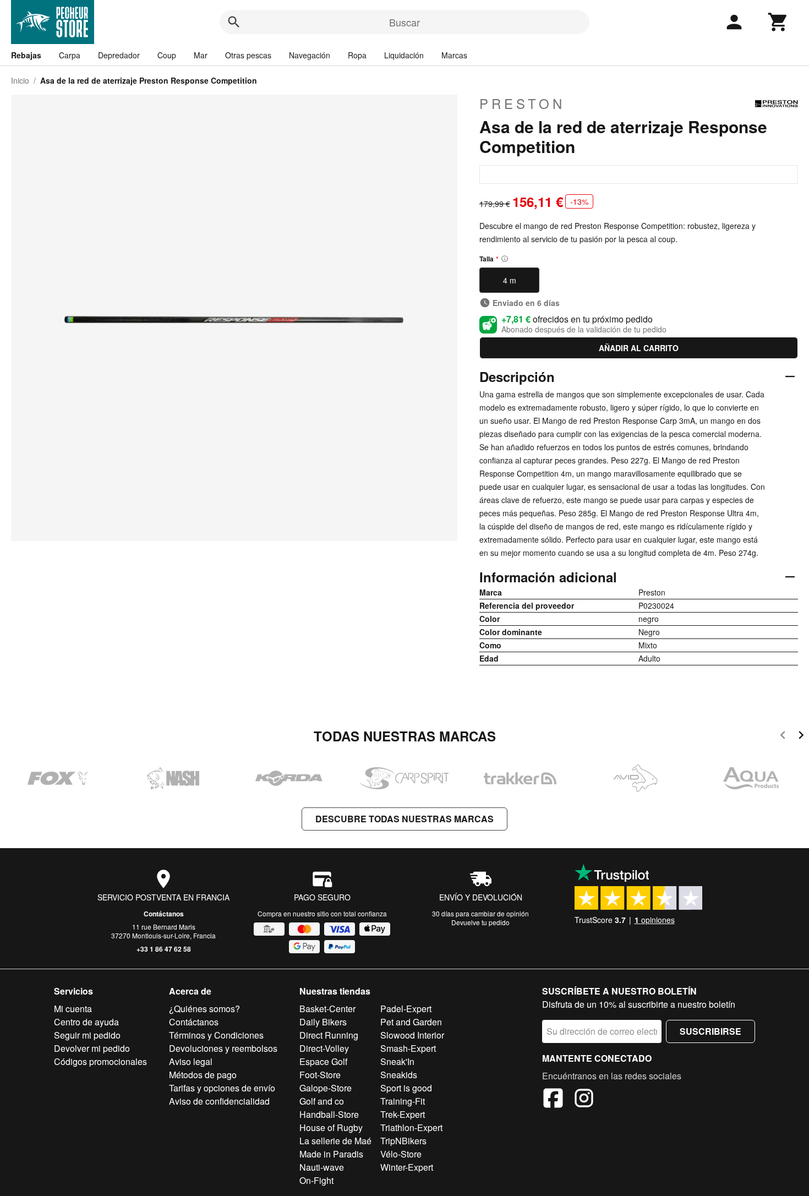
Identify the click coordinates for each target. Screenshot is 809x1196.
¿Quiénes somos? (204, 1008)
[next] (801, 736)
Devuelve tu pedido (480, 922)
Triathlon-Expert (411, 1127)
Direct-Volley (324, 1048)
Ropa (357, 55)
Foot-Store (320, 1074)
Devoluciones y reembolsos (223, 1048)
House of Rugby (331, 1127)
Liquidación (404, 55)
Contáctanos (164, 913)
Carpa (69, 55)
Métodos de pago (203, 1074)
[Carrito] (778, 22)
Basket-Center (327, 1008)
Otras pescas (248, 55)
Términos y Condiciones (216, 1035)
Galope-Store (325, 1088)
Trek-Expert (402, 1114)
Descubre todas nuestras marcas (404, 818)
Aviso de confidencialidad (219, 1101)
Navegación (309, 55)
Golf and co (321, 1101)
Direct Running (328, 1035)
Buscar (404, 22)
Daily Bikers (323, 1021)
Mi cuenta (73, 1008)
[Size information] (505, 259)
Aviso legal (190, 1061)
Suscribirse (710, 1031)
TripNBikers (403, 1140)
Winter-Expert (406, 1167)
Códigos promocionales (100, 1061)
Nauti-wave (321, 1167)
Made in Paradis (331, 1154)
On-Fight (316, 1180)
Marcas (454, 55)
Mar (200, 55)
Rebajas (26, 55)
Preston (522, 103)
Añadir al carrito (639, 347)
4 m (509, 280)
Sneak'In (397, 1061)
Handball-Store (329, 1114)
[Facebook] (553, 1099)
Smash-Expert (408, 1048)
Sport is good (406, 1088)
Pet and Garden (411, 1021)
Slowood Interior (412, 1035)
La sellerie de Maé (335, 1140)
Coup (166, 55)
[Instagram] (584, 1099)
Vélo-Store (401, 1154)
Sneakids (398, 1074)
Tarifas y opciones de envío (222, 1088)
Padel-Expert (405, 1008)
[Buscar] (234, 22)
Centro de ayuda (86, 1021)
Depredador (119, 55)
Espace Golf (323, 1061)
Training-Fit (402, 1101)
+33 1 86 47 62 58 (163, 949)
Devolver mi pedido (92, 1048)
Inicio (20, 80)
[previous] (783, 736)
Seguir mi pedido (87, 1035)
